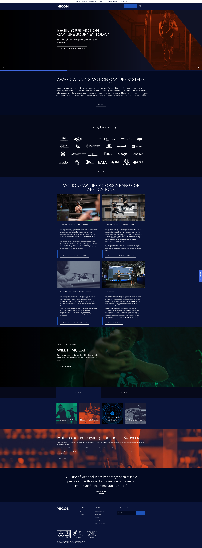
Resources (119, 6)
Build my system (130, 6)
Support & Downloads (101, 6)
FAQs (81, 511)
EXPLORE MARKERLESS (114, 322)
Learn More (66, 421)
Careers (82, 514)
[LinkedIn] (124, 518)
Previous (3, 67)
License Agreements (100, 523)
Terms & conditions (99, 511)
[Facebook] (118, 518)
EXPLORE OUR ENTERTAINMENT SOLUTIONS (120, 255)
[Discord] (126, 518)
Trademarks (97, 520)
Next (199, 67)
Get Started (101, 104)
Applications (75, 6)
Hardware (91, 6)
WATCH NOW (65, 367)
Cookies (97, 517)
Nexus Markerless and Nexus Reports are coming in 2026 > (101, 1)
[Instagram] (121, 518)
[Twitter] (119, 518)
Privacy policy (98, 514)
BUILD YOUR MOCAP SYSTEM (72, 48)
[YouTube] (122, 518)
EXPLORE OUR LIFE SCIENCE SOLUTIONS (74, 255)
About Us (112, 6)
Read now (62, 458)
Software (83, 6)
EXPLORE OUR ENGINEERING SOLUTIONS (74, 322)
